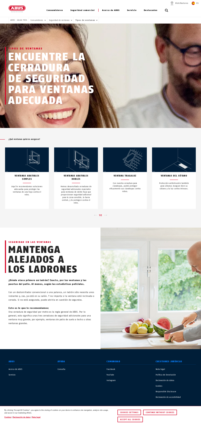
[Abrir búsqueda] (166, 12)
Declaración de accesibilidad (168, 397)
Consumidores (54, 10)
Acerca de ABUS (111, 10)
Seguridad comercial (82, 10)
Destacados (150, 10)
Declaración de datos (165, 380)
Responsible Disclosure (166, 391)
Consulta (61, 369)
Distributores (181, 3)
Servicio (131, 10)
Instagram (111, 380)
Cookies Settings (129, 412)
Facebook (111, 369)
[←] (95, 215)
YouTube (110, 375)
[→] (105, 215)
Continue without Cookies (160, 412)
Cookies (159, 386)
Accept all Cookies (130, 419)
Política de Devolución (166, 375)
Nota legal (160, 369)
